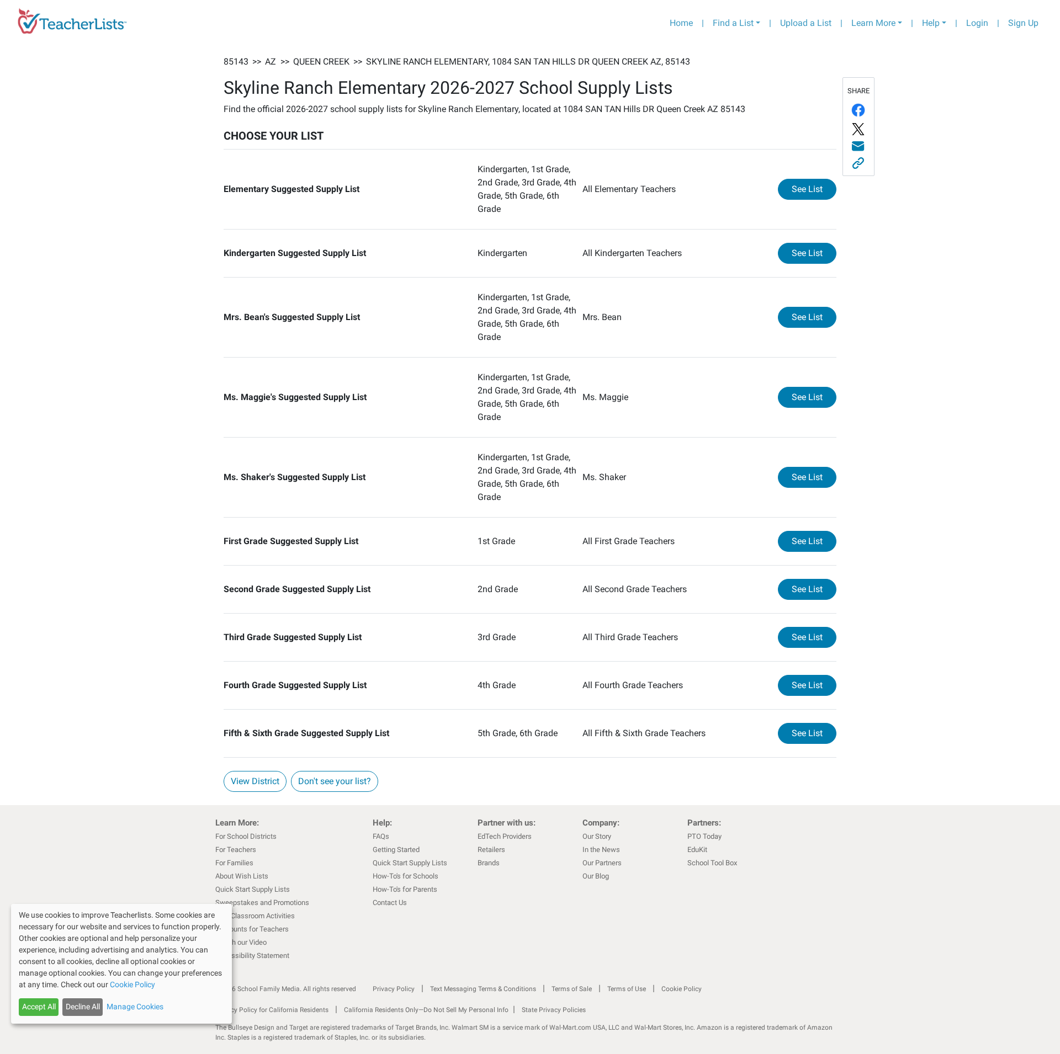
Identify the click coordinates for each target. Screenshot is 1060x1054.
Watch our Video (241, 942)
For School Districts (246, 836)
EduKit (697, 849)
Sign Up (1023, 23)
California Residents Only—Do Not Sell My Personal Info (426, 1010)
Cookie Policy (681, 989)
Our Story (596, 836)
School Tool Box (712, 863)
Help (931, 23)
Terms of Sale (572, 989)
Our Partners (602, 863)
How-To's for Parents (405, 889)
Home (681, 23)
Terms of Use (626, 989)
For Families (234, 863)
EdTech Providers (505, 836)
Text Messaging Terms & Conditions (483, 989)
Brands (489, 863)
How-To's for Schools (405, 876)
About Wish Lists (241, 876)
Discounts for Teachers (252, 929)
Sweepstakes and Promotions (262, 902)
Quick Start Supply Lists (252, 889)
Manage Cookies (135, 1006)
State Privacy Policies (554, 1010)
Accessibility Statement (252, 955)
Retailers (491, 849)
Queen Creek (321, 61)
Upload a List (805, 23)
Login (977, 23)
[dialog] (121, 964)
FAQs (381, 836)
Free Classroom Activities (255, 916)
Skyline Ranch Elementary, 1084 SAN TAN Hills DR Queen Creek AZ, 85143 (528, 61)
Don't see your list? (334, 781)
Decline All (83, 1006)
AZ (270, 61)
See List (814, 188)
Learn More (873, 23)
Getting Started (396, 849)
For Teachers (235, 849)
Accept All (39, 1006)
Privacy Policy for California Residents (271, 1010)
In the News (601, 849)
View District (255, 781)
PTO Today (704, 836)
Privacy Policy (394, 989)
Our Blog (595, 876)
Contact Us (390, 902)
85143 (236, 61)
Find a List (733, 23)
